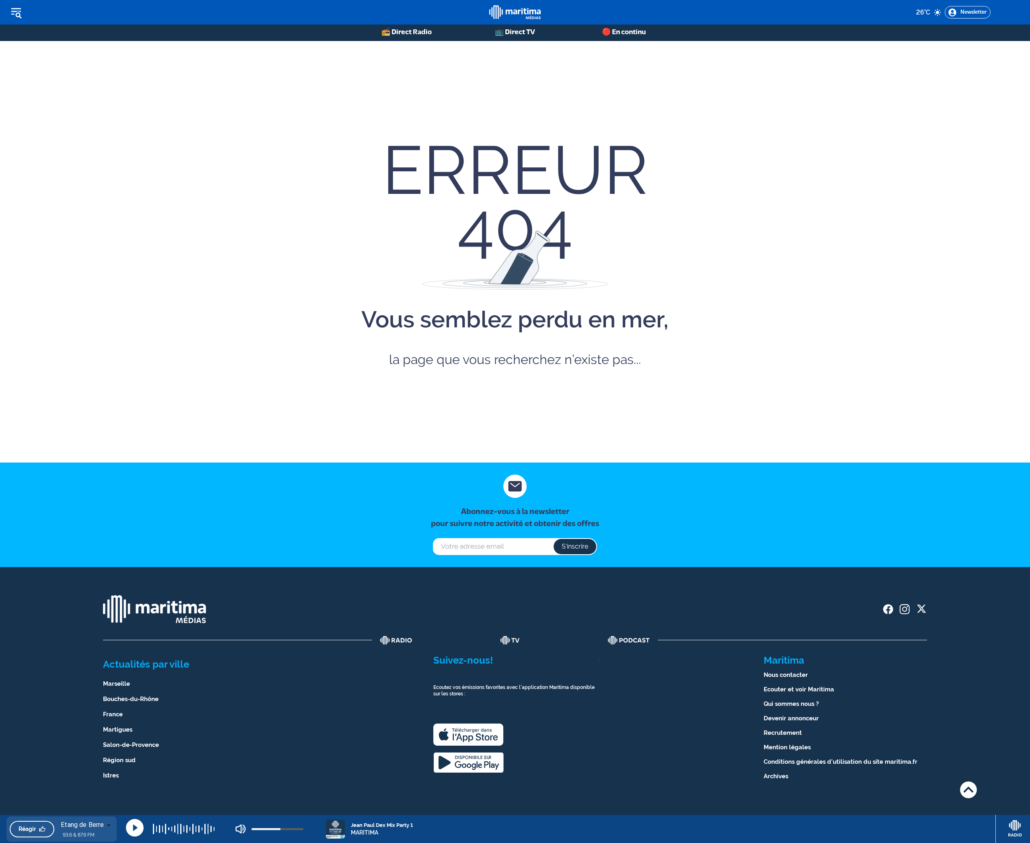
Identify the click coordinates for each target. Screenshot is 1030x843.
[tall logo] (515, 12)
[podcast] (629, 640)
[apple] (468, 735)
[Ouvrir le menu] (57, 12)
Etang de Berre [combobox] (82, 825)
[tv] (510, 640)
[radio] (396, 640)
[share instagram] (905, 609)
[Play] (135, 828)
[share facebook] (888, 609)
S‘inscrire (575, 546)
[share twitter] (921, 609)
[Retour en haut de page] (968, 789)
